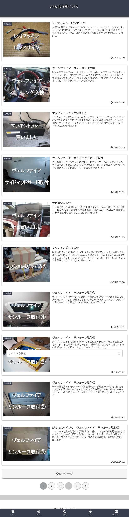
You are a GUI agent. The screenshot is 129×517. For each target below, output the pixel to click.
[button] (119, 354)
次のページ (64, 474)
